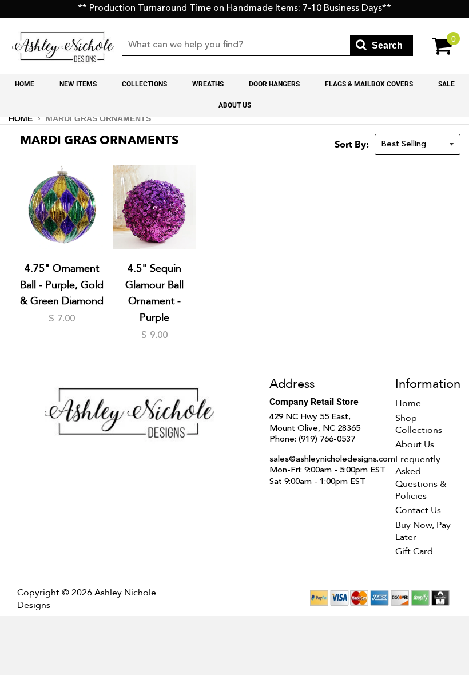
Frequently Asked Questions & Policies (421, 478)
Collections (144, 84)
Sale (446, 84)
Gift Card (414, 551)
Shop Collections (418, 424)
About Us (234, 105)
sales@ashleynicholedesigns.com (332, 459)
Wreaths (208, 84)
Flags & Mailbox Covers (369, 84)
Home (24, 84)
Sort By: (352, 145)
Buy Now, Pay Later (423, 531)
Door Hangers (274, 84)
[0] (435, 45)
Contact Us (418, 510)
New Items (78, 84)
